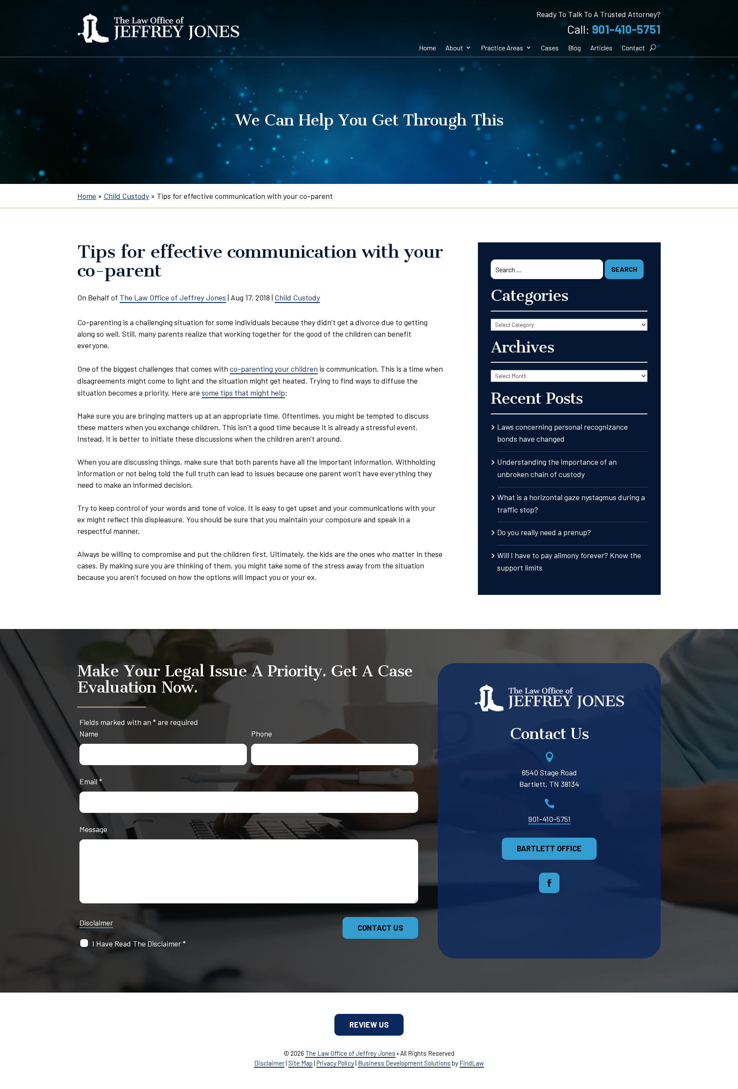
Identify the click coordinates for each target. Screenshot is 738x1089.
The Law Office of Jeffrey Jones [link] (173, 297)
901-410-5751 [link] (626, 29)
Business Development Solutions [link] (404, 1063)
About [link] (454, 48)
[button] (549, 883)
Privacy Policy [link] (335, 1063)
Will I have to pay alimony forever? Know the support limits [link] (569, 561)
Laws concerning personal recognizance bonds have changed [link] (562, 433)
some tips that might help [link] (243, 392)
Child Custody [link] (297, 297)
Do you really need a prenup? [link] (544, 532)
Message (93, 829)
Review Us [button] (369, 1024)
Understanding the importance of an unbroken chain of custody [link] (557, 468)
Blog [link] (574, 48)
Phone (261, 733)
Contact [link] (633, 48)
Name (88, 733)
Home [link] (427, 48)
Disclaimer (96, 922)
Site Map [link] (300, 1063)
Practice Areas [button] (502, 48)
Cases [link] (550, 48)
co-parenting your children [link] (274, 368)
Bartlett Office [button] (549, 848)
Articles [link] (601, 48)
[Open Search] (653, 48)
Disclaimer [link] (269, 1063)
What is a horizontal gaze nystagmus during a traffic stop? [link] (571, 503)
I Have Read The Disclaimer (139, 943)
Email (90, 781)
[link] (158, 28)
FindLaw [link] (472, 1063)
